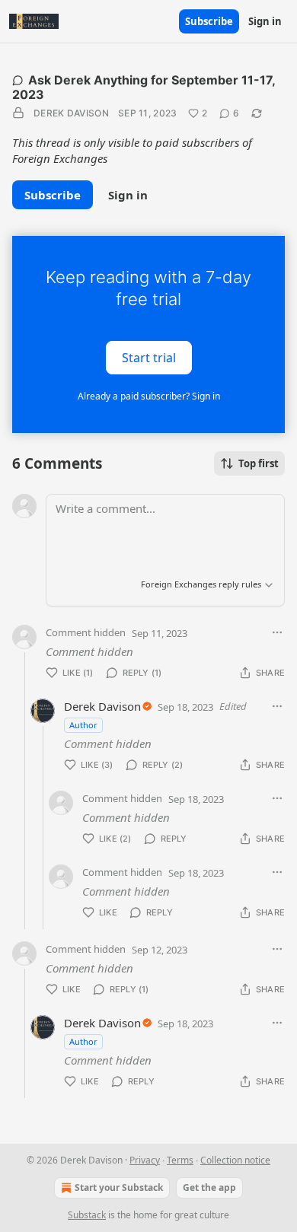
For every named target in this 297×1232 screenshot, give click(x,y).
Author (83, 725)
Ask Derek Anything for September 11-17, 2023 (143, 87)
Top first (258, 463)
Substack (87, 1214)
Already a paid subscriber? (149, 396)
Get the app (209, 1187)
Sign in (265, 21)
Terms (180, 1160)
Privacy (144, 1160)
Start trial (149, 357)
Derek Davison (71, 113)
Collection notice (235, 1160)
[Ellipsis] (277, 632)
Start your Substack (119, 1187)
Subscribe (209, 21)
